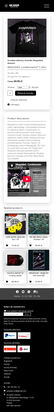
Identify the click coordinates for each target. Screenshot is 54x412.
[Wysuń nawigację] (47, 6)
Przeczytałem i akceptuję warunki (19, 311)
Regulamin (8, 361)
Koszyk (7, 377)
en (39, 296)
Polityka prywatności (12, 358)
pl (35, 296)
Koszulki (28, 60)
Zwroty (7, 364)
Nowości (11, 63)
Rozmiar (11, 87)
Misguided (38, 60)
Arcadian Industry (16, 60)
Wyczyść (35, 87)
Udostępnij (14, 104)
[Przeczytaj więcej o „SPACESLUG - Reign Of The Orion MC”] (30, 281)
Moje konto (8, 370)
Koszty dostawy (10, 367)
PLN (30, 296)
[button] (17, 100)
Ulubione (7, 374)
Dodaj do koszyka (25, 93)
